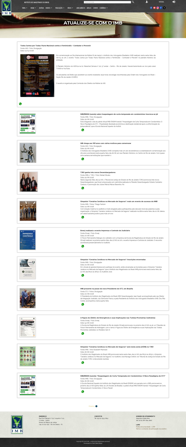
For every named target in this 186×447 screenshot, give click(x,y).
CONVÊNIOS (102, 8)
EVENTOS (48, 8)
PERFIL (24, 8)
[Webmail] (161, 2)
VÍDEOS (69, 8)
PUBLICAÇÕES (59, 8)
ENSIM (32, 8)
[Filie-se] (146, 2)
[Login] (173, 2)
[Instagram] (158, 8)
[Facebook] (151, 8)
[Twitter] (164, 8)
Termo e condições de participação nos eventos (151, 429)
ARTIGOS (89, 8)
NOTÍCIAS (41, 8)
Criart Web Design (97, 443)
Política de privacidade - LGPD (145, 427)
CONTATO (95, 8)
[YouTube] (154, 8)
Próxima (92, 406)
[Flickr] (161, 8)
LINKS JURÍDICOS (80, 8)
